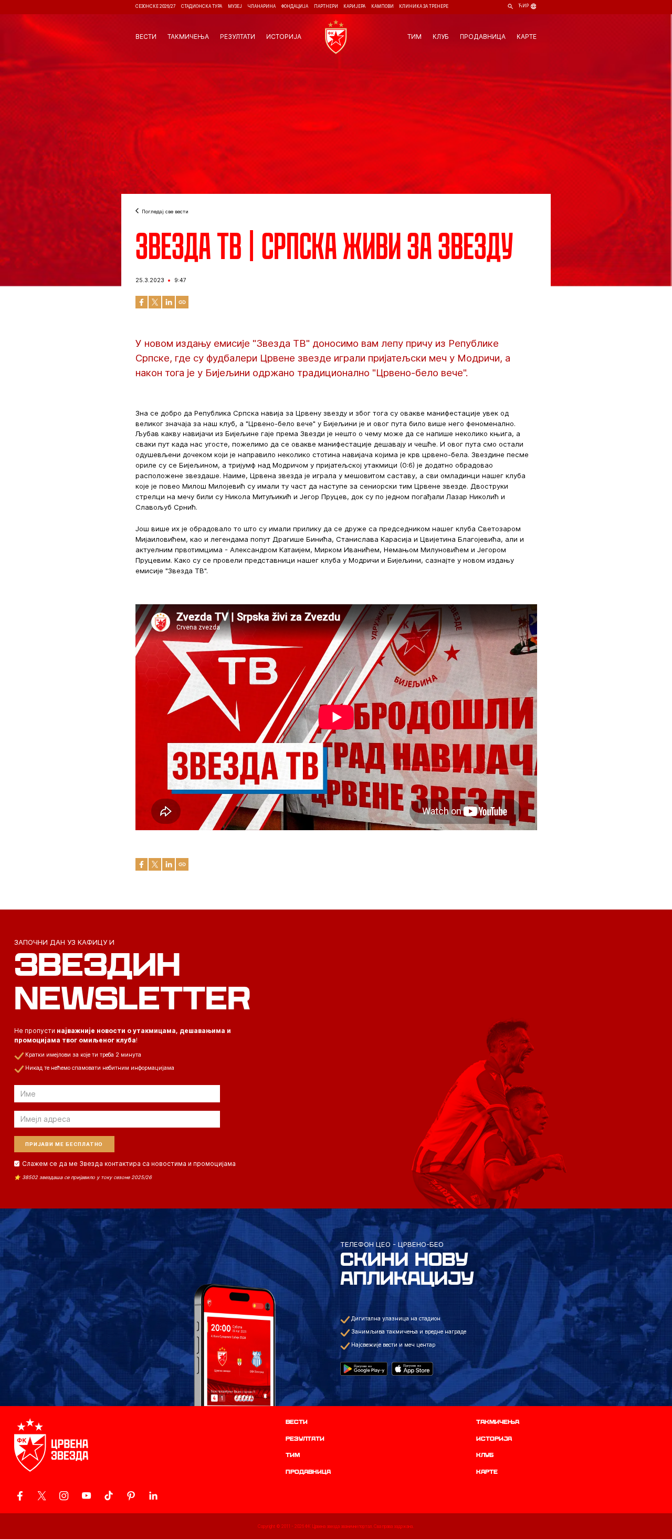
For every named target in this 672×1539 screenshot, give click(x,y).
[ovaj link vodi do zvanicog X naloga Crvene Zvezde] (41, 1495)
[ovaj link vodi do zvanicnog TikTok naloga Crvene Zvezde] (108, 1495)
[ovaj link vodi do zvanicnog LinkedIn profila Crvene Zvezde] (153, 1495)
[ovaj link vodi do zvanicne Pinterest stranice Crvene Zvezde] (130, 1495)
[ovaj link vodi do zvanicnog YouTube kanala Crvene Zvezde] (86, 1495)
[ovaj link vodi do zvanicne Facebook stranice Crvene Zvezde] (19, 1495)
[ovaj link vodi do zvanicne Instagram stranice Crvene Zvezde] (63, 1495)
